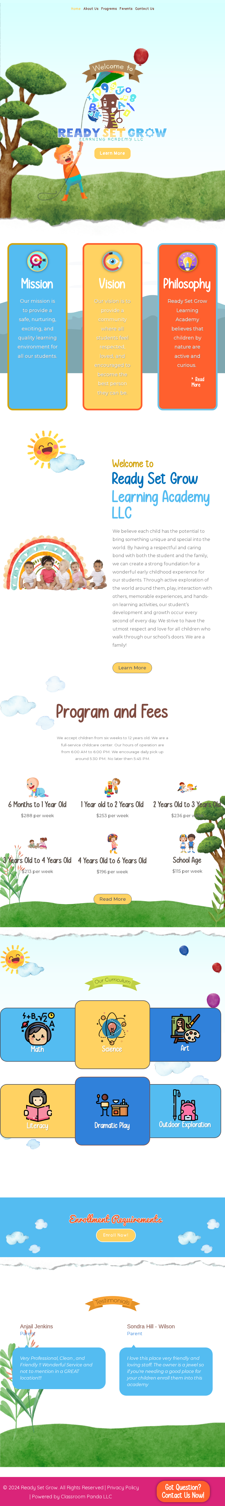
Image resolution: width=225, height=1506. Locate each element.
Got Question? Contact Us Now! (183, 1491)
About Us (91, 9)
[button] (112, 153)
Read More (198, 382)
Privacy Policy (123, 1487)
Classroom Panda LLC (86, 1496)
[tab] (187, 382)
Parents (126, 9)
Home (76, 9)
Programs (109, 9)
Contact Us (144, 9)
